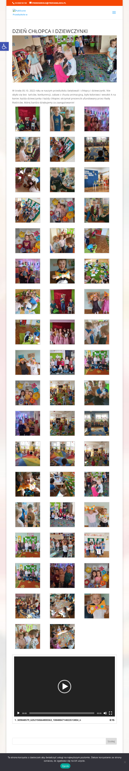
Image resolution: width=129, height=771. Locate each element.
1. (48, 720)
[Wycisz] (105, 713)
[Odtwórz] (18, 713)
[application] (64, 686)
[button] (64, 686)
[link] (4, 46)
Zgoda (65, 766)
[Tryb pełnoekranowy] (110, 713)
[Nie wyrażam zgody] (124, 762)
